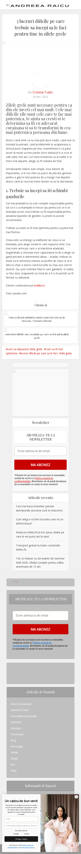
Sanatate (16, 722)
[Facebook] (12, 672)
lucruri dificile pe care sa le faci (39, 353)
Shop (14, 770)
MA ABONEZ (40, 464)
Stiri (13, 764)
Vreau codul (21, 839)
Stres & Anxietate (21, 704)
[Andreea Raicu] (37, 4)
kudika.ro (39, 285)
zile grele (66, 353)
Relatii (14, 758)
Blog (13, 740)
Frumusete (17, 734)
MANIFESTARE (20, 710)
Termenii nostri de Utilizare (27, 847)
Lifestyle (16, 728)
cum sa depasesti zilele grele (25, 349)
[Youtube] (12, 678)
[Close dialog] (76, 796)
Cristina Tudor (43, 92)
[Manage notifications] (72, 846)
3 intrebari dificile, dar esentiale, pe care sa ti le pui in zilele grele (37, 336)
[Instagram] (12, 666)
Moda (14, 752)
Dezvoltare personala (24, 716)
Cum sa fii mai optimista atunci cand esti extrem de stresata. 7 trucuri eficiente (36, 319)
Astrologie (17, 746)
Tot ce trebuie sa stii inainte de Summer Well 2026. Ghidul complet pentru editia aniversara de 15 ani (40, 563)
